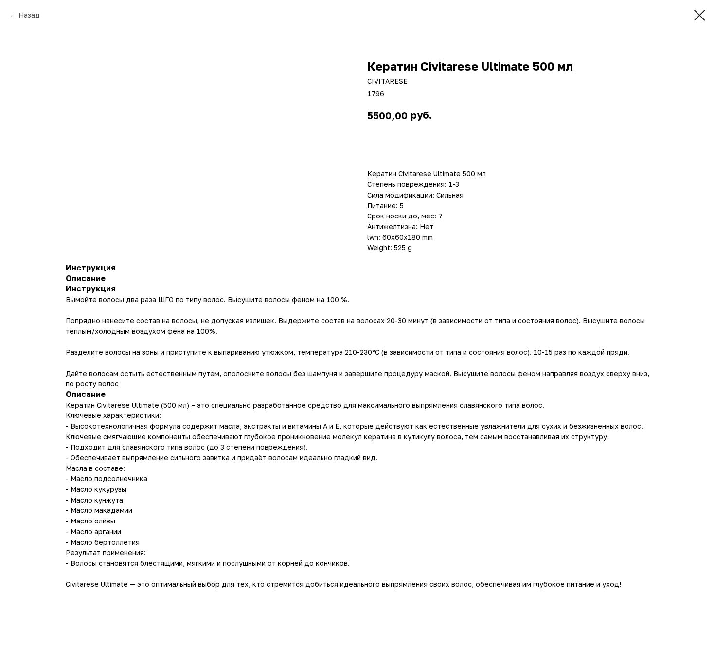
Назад (29, 15)
